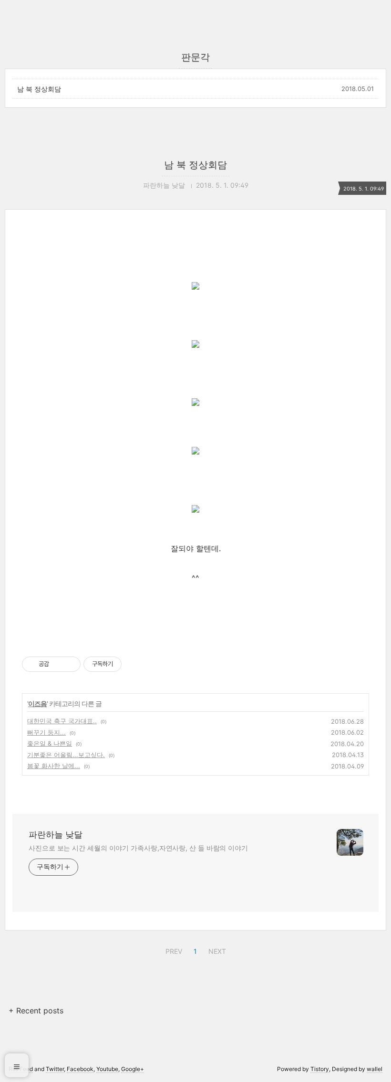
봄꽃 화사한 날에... (53, 765)
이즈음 (37, 703)
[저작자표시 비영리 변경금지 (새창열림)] (134, 664)
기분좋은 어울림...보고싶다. (66, 754)
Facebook (80, 1068)
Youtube (107, 1068)
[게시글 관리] (70, 664)
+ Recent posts (36, 1010)
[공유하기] (58, 664)
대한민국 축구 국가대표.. (62, 721)
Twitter (55, 1068)
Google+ (132, 1068)
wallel (374, 1068)
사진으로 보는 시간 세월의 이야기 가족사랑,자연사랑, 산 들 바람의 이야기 (138, 848)
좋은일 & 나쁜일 (49, 743)
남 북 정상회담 (39, 89)
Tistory (319, 1068)
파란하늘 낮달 (55, 834)
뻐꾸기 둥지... (46, 732)
